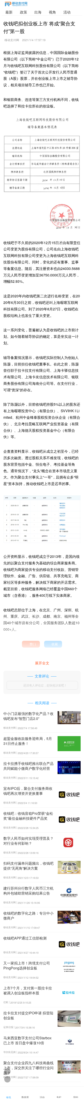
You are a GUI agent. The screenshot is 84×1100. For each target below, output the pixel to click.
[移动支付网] (16, 4)
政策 (23, 12)
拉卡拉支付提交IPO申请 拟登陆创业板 (28, 1015)
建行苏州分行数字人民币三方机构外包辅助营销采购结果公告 (28, 891)
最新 (9, 12)
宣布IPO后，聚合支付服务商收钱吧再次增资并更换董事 (27, 791)
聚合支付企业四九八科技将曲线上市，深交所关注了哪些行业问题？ (28, 1068)
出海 (37, 12)
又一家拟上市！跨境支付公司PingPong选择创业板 (26, 965)
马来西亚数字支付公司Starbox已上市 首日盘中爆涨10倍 (27, 1040)
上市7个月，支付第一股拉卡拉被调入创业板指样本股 (27, 990)
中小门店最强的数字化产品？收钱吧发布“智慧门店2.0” (28, 716)
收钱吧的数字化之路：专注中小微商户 (28, 916)
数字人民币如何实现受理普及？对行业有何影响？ (28, 841)
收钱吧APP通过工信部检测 (25, 938)
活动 (67, 12)
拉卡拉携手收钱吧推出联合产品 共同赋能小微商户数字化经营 (28, 766)
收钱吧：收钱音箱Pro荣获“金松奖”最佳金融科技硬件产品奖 (28, 816)
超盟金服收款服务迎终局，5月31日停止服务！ (27, 741)
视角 (52, 12)
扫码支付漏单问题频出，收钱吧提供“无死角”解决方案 (28, 866)
